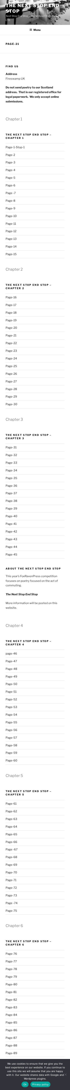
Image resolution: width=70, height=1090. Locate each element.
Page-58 (11, 745)
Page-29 (11, 396)
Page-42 (11, 531)
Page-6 (10, 185)
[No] (65, 1074)
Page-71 (11, 880)
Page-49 (11, 676)
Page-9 (10, 208)
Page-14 (11, 246)
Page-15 (11, 254)
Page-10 (11, 216)
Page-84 (11, 1015)
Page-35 (11, 478)
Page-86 (11, 1030)
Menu (37, 29)
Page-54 (11, 714)
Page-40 (11, 516)
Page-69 (11, 864)
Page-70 (11, 872)
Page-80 (11, 984)
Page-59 (11, 753)
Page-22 (11, 343)
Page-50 (11, 684)
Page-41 (11, 524)
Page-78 (11, 969)
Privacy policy (40, 1084)
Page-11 (11, 223)
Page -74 (12, 903)
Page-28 (11, 389)
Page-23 (11, 350)
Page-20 (11, 328)
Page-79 (11, 976)
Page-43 (11, 539)
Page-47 (11, 661)
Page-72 (11, 887)
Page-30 (11, 404)
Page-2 (10, 155)
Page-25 (11, 366)
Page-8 (10, 200)
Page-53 (11, 707)
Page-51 (11, 691)
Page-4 (10, 170)
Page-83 (11, 1007)
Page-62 (11, 811)
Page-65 (11, 834)
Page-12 (11, 231)
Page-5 (10, 177)
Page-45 (11, 554)
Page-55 (11, 722)
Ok (25, 1084)
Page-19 (11, 320)
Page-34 (11, 470)
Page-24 (11, 358)
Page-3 (10, 162)
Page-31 (11, 447)
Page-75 (11, 910)
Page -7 (11, 193)
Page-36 (11, 485)
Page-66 (11, 842)
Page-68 (11, 857)
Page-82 (11, 999)
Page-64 (11, 826)
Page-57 (11, 737)
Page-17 (11, 305)
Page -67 (12, 849)
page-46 (11, 653)
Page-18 (11, 312)
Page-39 (11, 508)
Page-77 (11, 961)
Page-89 (11, 1053)
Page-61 (11, 803)
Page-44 (11, 547)
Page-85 (11, 1022)
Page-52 (11, 699)
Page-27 (11, 381)
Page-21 (11, 335)
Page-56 (11, 730)
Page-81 (11, 992)
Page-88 (11, 1045)
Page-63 (11, 819)
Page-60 (11, 760)
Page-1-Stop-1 (15, 147)
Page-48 (11, 669)
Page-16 (11, 297)
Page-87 (11, 1038)
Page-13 (11, 239)
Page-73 (11, 895)
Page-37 (11, 493)
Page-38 (11, 501)
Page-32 (11, 455)
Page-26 (11, 373)
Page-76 (11, 953)
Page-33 (11, 462)
